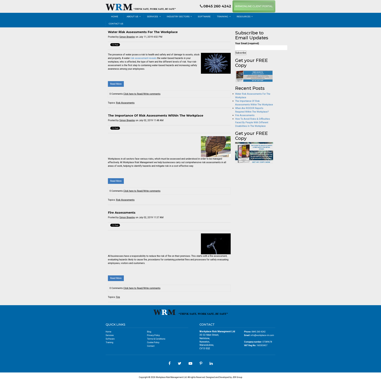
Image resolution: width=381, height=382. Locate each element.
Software (204, 16)
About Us (132, 16)
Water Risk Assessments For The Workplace (143, 32)
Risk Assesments (125, 102)
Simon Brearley (127, 36)
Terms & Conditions (156, 339)
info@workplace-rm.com (262, 335)
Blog (149, 331)
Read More (116, 83)
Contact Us (116, 23)
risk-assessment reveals (143, 58)
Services (152, 16)
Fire (118, 297)
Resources (243, 16)
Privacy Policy (153, 335)
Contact (150, 346)
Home (114, 16)
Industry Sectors (178, 16)
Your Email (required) (247, 43)
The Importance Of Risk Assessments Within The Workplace (155, 115)
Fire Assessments (121, 212)
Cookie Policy (153, 342)
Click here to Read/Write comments (141, 93)
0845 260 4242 (217, 6)
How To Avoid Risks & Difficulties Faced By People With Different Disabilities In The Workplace (252, 122)
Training (222, 16)
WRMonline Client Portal (254, 6)
